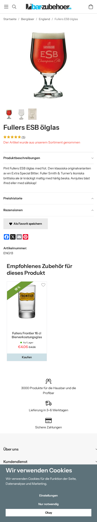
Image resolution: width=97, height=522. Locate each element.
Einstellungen (48, 495)
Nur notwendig (48, 504)
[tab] (48, 158)
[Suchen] (14, 7)
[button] (27, 357)
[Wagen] (91, 6)
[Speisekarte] (6, 6)
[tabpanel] (48, 178)
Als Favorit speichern (27, 223)
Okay (48, 512)
